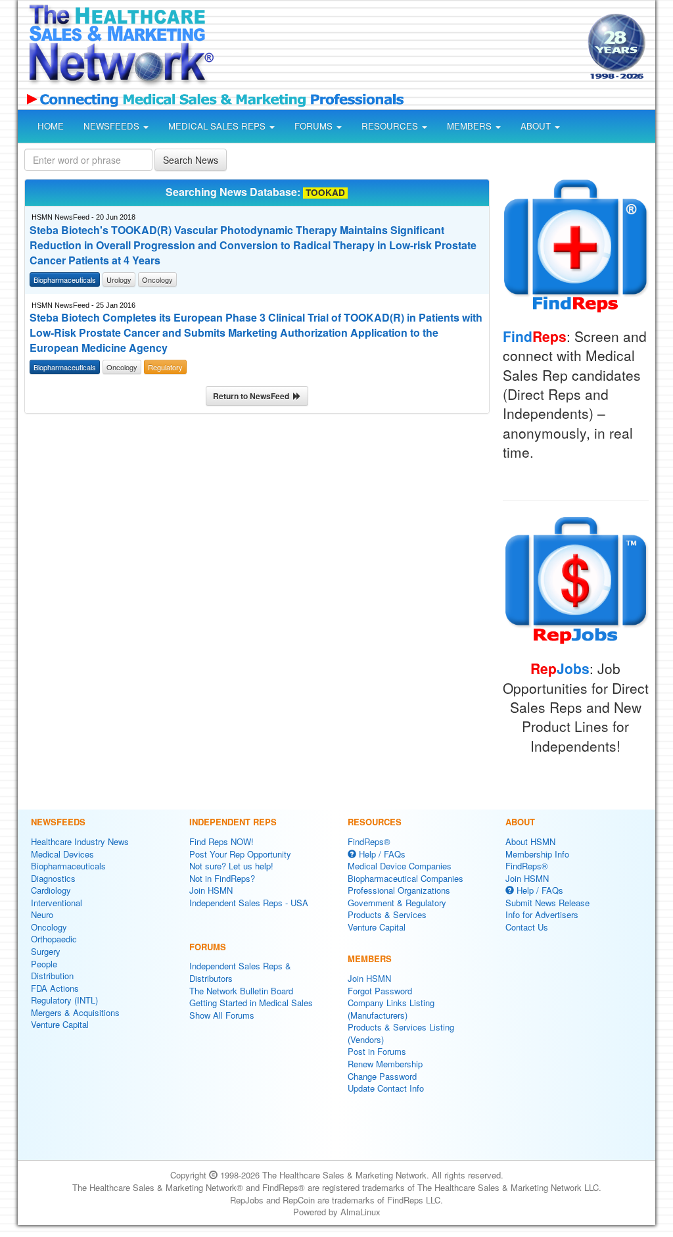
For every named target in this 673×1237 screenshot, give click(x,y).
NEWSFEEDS (112, 126)
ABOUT (537, 126)
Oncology (49, 927)
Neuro (42, 914)
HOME (50, 126)
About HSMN (530, 841)
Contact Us (526, 927)
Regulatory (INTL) (64, 1000)
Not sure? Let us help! (231, 866)
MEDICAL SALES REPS (218, 126)
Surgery (45, 951)
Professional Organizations (399, 890)
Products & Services (387, 914)
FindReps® (369, 841)
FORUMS (314, 126)
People (44, 964)
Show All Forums (221, 1015)
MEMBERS (470, 126)
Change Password (382, 1076)
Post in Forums (377, 1051)
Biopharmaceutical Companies (405, 878)
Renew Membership (385, 1063)
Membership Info (537, 854)
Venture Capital (60, 1024)
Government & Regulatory (397, 902)
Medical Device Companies (400, 866)
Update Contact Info (386, 1088)
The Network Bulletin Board (241, 990)
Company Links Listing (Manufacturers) (391, 1008)
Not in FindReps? (222, 878)
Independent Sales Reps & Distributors (240, 971)
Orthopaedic (54, 939)
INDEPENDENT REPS (233, 821)
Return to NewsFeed (253, 396)
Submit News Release (547, 902)
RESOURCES (391, 126)
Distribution (52, 975)
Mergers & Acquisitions (75, 1012)
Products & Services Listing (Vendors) (401, 1033)
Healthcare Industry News (80, 841)
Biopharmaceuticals (68, 866)
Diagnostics (53, 878)
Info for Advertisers (541, 914)
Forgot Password (380, 990)
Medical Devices (62, 854)
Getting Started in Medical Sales (251, 1002)
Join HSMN (211, 890)
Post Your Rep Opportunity (240, 854)
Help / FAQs (381, 854)
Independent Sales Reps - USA (248, 902)
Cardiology (51, 890)
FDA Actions (55, 988)
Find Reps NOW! (221, 841)
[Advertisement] (397, 48)
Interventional (56, 902)
